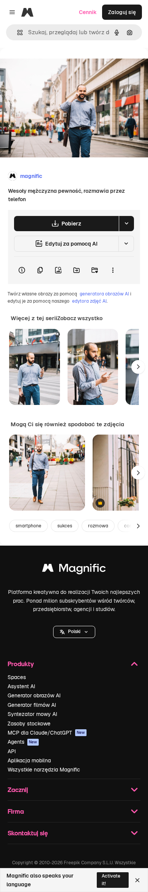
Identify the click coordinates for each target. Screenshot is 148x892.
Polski (74, 632)
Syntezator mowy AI (32, 714)
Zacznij (18, 790)
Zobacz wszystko (79, 318)
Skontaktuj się (28, 833)
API (12, 751)
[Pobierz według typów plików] (126, 223)
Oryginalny (52, 65)
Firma (16, 811)
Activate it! (111, 879)
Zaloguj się (122, 12)
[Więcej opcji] (112, 270)
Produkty (21, 664)
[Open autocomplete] (16, 32)
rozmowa (98, 526)
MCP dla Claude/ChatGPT (46, 732)
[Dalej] (138, 367)
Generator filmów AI (32, 705)
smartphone (28, 526)
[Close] (137, 880)
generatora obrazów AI (104, 294)
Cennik (88, 12)
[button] (74, 632)
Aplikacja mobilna (29, 760)
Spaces (17, 677)
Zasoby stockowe (29, 723)
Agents (22, 741)
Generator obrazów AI (34, 695)
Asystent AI (21, 686)
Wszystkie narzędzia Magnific (44, 769)
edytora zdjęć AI (89, 301)
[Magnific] (74, 570)
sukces (64, 526)
